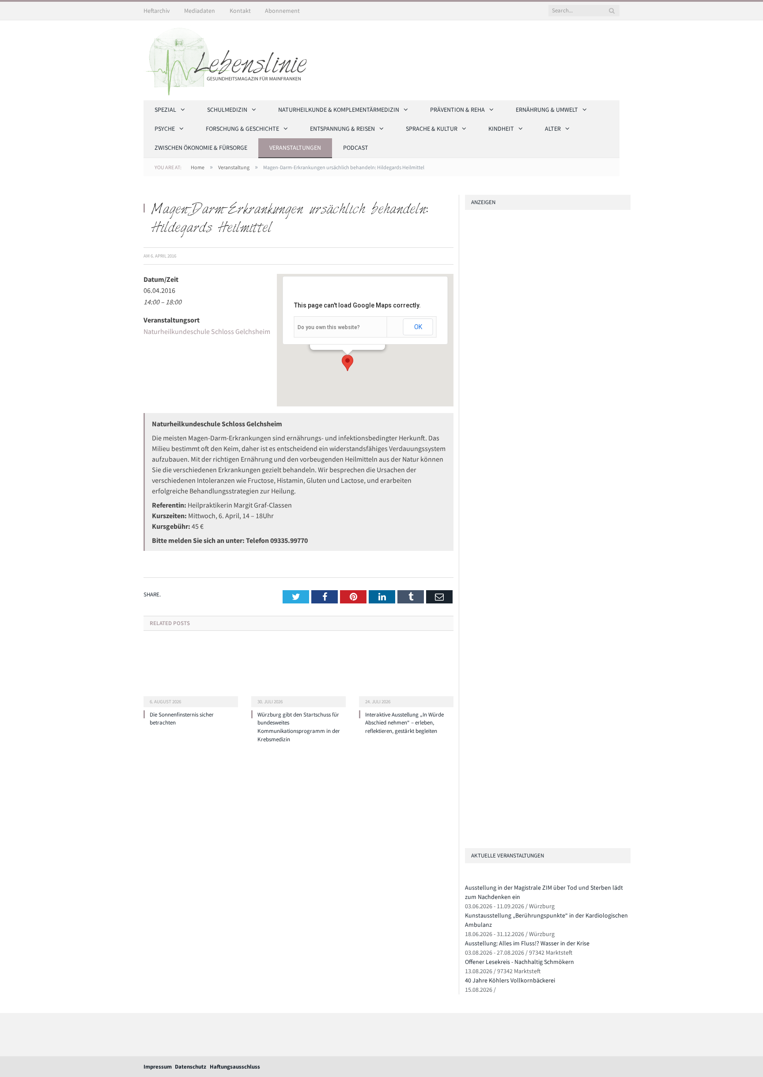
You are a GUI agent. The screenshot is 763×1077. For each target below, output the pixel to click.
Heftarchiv (157, 11)
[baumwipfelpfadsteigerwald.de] (468, 803)
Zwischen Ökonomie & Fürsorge (201, 148)
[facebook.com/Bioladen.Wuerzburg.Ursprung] (468, 778)
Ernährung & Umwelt (547, 110)
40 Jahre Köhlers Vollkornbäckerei (510, 980)
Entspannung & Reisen (342, 129)
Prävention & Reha (457, 110)
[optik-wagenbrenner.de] (468, 574)
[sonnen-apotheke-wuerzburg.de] (468, 828)
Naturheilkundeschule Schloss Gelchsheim (207, 331)
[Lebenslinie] (230, 59)
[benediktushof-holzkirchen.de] (536, 265)
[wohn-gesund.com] (536, 478)
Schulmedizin (227, 110)
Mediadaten (199, 11)
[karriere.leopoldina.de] (468, 599)
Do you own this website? (329, 327)
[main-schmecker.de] (468, 624)
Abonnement (282, 11)
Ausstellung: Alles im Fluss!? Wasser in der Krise (527, 943)
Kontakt (240, 11)
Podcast (355, 148)
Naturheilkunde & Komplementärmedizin (338, 110)
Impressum (158, 1066)
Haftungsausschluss (235, 1066)
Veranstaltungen (295, 148)
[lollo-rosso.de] (468, 728)
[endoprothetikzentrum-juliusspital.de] (536, 336)
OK (418, 326)
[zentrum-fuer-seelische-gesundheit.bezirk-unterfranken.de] (536, 407)
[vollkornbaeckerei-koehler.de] (536, 549)
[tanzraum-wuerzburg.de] (468, 753)
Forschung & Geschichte (242, 129)
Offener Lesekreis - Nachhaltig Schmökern (519, 962)
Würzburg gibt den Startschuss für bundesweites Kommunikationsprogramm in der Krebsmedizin (298, 727)
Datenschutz (190, 1066)
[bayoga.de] (468, 709)
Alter (553, 129)
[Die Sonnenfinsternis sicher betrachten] (191, 674)
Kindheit (501, 129)
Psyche (165, 129)
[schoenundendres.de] (468, 648)
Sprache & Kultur (431, 129)
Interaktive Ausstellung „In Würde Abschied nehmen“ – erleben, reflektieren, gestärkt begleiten (404, 723)
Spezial (165, 110)
